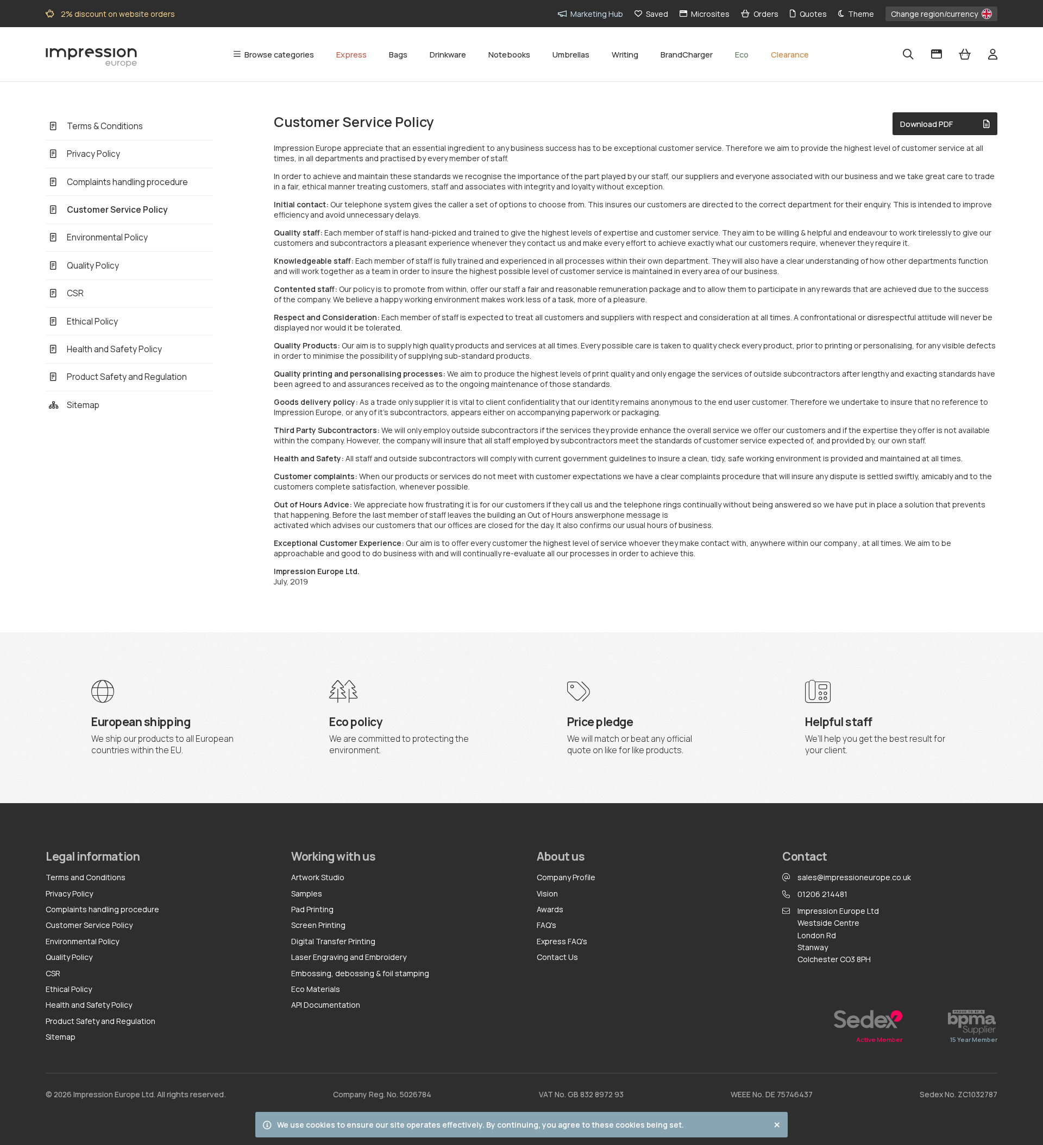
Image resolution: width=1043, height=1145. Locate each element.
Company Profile (566, 877)
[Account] (992, 54)
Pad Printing (312, 909)
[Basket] (965, 54)
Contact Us (557, 957)
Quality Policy (69, 957)
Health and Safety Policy (89, 1005)
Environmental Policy (82, 941)
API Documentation (325, 1005)
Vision (547, 893)
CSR (53, 973)
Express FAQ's (562, 941)
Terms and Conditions (85, 877)
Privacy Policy (69, 893)
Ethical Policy (69, 989)
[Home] (91, 55)
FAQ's (546, 925)
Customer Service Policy (89, 925)
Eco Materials (315, 989)
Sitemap (61, 1037)
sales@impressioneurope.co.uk (854, 877)
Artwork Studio (317, 877)
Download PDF (926, 123)
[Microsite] (936, 54)
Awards (550, 909)
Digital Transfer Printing (333, 941)
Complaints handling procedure (102, 909)
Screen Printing (318, 925)
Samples (306, 893)
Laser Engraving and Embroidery (348, 957)
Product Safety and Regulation (100, 1021)
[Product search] (908, 54)
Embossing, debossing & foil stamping (360, 973)
